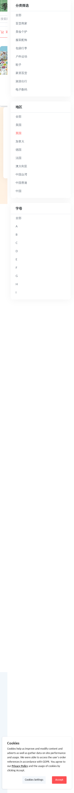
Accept (59, 779)
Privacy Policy (20, 766)
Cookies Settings (34, 779)
